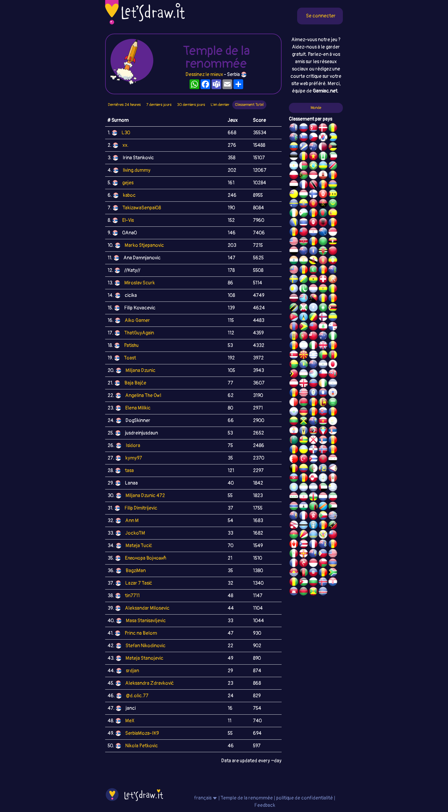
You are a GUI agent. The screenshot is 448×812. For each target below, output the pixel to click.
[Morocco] (323, 460)
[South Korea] (323, 138)
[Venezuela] (294, 147)
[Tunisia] (313, 223)
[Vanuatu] (303, 176)
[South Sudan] (333, 412)
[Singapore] (333, 232)
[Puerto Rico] (303, 545)
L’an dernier (220, 104)
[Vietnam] (313, 157)
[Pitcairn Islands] (294, 138)
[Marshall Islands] (303, 147)
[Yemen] (294, 251)
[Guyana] (303, 327)
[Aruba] (313, 535)
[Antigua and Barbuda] (323, 431)
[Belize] (313, 393)
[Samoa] (313, 327)
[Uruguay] (333, 488)
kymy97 (133, 458)
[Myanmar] (303, 232)
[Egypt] (294, 185)
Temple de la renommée (247, 798)
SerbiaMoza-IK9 (142, 733)
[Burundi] (303, 308)
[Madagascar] (303, 166)
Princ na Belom (141, 633)
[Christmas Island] (303, 365)
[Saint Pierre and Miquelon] (323, 469)
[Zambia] (313, 507)
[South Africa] (333, 573)
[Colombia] (303, 469)
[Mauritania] (333, 204)
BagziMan (136, 571)
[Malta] (294, 403)
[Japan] (333, 365)
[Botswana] (303, 526)
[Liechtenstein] (313, 384)
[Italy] (313, 346)
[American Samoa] (333, 469)
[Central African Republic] (313, 497)
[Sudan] (333, 507)
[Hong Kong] (313, 516)
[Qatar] (323, 147)
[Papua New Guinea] (313, 299)
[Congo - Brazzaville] (313, 318)
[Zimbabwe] (333, 308)
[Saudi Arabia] (333, 403)
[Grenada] (313, 592)
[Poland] (294, 176)
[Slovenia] (303, 138)
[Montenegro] (323, 261)
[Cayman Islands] (323, 545)
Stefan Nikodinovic (145, 646)
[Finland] (313, 195)
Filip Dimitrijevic (140, 508)
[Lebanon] (323, 327)
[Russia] (303, 128)
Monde (316, 107)
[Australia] (313, 147)
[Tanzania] (294, 308)
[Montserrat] (313, 554)
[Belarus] (303, 403)
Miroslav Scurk (139, 283)
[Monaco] (313, 176)
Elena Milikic (138, 408)
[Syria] (333, 460)
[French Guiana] (294, 232)
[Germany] (303, 412)
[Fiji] (303, 299)
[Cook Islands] (323, 232)
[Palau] (294, 289)
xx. (126, 145)
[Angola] (323, 204)
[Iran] (303, 497)
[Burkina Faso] (294, 535)
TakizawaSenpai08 (142, 208)
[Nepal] (294, 526)
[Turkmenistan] (294, 441)
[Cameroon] (333, 355)
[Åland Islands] (303, 478)
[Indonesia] (313, 564)
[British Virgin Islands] (333, 270)
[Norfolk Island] (323, 157)
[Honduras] (313, 488)
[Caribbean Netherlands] (313, 214)
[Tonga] (313, 337)
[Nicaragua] (333, 384)
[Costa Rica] (294, 355)
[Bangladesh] (323, 214)
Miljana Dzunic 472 (145, 496)
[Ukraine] (303, 450)
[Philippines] (323, 554)
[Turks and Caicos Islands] (294, 516)
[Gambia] (294, 507)
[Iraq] (294, 497)
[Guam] (313, 251)
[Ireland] (294, 214)
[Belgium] (294, 469)
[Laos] (323, 393)
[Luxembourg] (313, 289)
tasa (129, 470)
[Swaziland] (313, 431)
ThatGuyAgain (139, 333)
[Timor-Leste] (294, 374)
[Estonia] (294, 157)
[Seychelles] (303, 535)
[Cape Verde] (323, 592)
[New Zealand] (303, 251)
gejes (127, 183)
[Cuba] (313, 460)
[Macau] (323, 308)
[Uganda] (333, 242)
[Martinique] (323, 270)
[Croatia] (333, 582)
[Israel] (303, 346)
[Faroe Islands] (323, 318)
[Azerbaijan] (294, 478)
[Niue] (294, 195)
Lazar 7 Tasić (138, 583)
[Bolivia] (323, 289)
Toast (130, 358)
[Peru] (333, 478)
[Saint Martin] (303, 185)
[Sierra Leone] (303, 488)
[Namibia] (333, 166)
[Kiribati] (294, 573)
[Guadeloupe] (333, 346)
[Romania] (323, 299)
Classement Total (249, 104)
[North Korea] (313, 128)
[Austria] (294, 384)
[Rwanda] (323, 166)
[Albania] (323, 223)
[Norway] (323, 450)
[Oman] (323, 564)
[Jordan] (303, 582)
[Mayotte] (333, 393)
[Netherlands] (323, 497)
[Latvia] (294, 299)
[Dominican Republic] (313, 450)
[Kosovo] (303, 270)
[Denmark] (323, 128)
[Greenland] (313, 478)
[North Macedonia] (303, 355)
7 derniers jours (159, 104)
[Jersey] (313, 441)
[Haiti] (313, 573)
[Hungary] (303, 195)
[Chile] (323, 374)
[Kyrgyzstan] (313, 204)
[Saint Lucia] (303, 318)
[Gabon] (333, 318)
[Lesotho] (303, 507)
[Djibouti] (303, 214)
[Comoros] (323, 516)
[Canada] (294, 545)
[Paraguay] (313, 232)
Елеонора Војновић (145, 558)
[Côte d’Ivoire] (323, 384)
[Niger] (303, 261)
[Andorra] (323, 573)
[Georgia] (303, 384)
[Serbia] (333, 431)
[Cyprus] (333, 422)
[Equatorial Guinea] (333, 497)
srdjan (132, 671)
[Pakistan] (303, 289)
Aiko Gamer (137, 320)
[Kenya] (303, 242)
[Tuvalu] (313, 374)
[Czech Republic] (313, 138)
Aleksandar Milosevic (147, 608)
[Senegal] (333, 128)
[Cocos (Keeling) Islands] (323, 337)
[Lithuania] (294, 422)
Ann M (132, 521)
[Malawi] (303, 592)
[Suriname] (323, 422)
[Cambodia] (294, 592)
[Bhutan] (333, 280)
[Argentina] (294, 166)
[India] (294, 261)
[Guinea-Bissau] (294, 365)
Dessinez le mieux (204, 74)
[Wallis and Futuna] (323, 195)
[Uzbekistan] (303, 374)
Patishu (131, 345)
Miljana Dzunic (140, 370)
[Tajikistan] (294, 393)
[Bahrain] (294, 460)
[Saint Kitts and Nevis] (333, 526)
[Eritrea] (294, 318)
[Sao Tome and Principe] (333, 195)
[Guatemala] (323, 478)
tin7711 (132, 596)
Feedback (264, 805)
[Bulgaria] (313, 582)
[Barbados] (303, 431)
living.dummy (137, 170)
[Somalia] (313, 308)
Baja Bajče (135, 383)
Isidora (133, 445)
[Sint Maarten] (294, 450)
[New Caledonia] (294, 564)
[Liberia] (303, 393)
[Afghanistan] (303, 573)
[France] (313, 545)
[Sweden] (294, 280)
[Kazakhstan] (294, 488)
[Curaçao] (333, 299)
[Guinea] (294, 582)
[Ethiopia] (333, 261)
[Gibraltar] (323, 176)
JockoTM (135, 533)
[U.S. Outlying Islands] (294, 346)
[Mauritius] (333, 185)
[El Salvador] (323, 365)
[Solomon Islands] (303, 280)
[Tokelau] (313, 365)
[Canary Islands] (333, 545)
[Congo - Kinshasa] (323, 507)
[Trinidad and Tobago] (313, 185)
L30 (126, 133)
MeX (129, 721)
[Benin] (323, 355)
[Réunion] (333, 441)
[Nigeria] (333, 337)
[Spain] (333, 214)
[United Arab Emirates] (323, 488)
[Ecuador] (303, 204)
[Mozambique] (333, 147)
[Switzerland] (323, 280)
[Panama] (333, 327)
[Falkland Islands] (294, 128)
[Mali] (333, 289)
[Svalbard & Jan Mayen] (313, 412)
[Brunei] (313, 261)
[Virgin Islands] (323, 535)
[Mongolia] (294, 327)
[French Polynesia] (294, 431)
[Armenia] (333, 564)
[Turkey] (303, 460)
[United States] (294, 242)
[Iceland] (323, 582)
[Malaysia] (294, 270)
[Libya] (323, 242)
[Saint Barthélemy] (303, 516)
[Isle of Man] (303, 564)
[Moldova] (294, 337)
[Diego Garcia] (313, 242)
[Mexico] (294, 554)
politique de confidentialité (304, 798)
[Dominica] (323, 251)
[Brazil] (313, 166)
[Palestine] (333, 450)
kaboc (129, 195)
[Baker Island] (333, 554)
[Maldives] (313, 270)
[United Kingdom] (323, 346)
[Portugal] (303, 337)
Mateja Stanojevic (144, 658)
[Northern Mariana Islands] (313, 526)
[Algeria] (313, 469)
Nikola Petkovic (141, 746)
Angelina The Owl (143, 395)
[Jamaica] (303, 422)
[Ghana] (313, 280)
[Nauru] (294, 204)
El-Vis (128, 220)
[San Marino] (294, 412)
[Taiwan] (333, 535)
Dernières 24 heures (124, 104)
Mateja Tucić (139, 546)
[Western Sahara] (313, 403)
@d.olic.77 (137, 696)
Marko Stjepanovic (144, 245)
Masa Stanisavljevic (146, 621)
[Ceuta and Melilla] (323, 185)
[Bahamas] (333, 138)
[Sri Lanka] (323, 403)
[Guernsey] (303, 554)
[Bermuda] (333, 374)
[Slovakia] (323, 412)
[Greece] (313, 355)
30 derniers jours (191, 104)
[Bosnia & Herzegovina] (294, 223)
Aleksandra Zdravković (149, 683)
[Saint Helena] (313, 422)
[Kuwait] (333, 157)
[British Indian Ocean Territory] (333, 516)
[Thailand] (303, 223)
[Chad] (303, 157)
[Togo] (303, 441)
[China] (333, 251)
